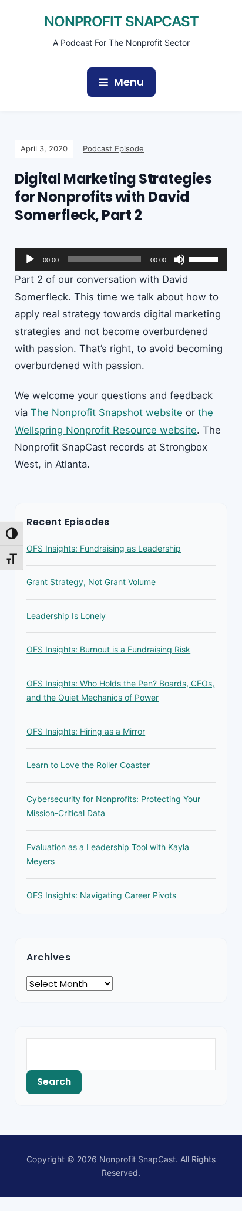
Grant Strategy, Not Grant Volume (91, 582)
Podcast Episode (113, 148)
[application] (121, 259)
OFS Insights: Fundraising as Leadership (103, 548)
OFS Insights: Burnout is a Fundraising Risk (108, 649)
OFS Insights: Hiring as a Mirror (85, 731)
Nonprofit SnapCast (121, 21)
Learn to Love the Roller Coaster (88, 765)
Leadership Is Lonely (66, 616)
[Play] (30, 259)
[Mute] (179, 259)
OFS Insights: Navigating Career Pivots (101, 895)
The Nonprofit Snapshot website (107, 412)
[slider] (205, 258)
